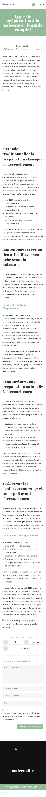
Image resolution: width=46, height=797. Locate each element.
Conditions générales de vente (23, 788)
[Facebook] (21, 777)
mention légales (32, 786)
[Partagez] (6, 792)
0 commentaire (23, 46)
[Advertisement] (23, 117)
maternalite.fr (18, 786)
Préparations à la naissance (16, 49)
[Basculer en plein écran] (3, 792)
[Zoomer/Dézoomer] (1, 792)
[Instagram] (24, 777)
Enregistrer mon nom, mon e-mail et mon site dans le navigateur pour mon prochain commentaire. (22, 716)
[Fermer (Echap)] (8, 792)
